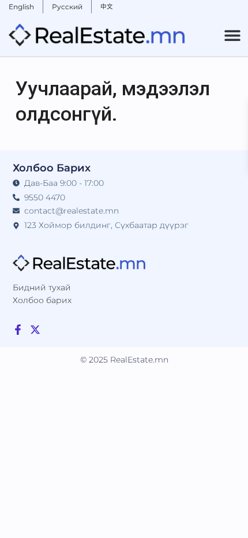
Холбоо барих (42, 300)
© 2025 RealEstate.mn (124, 359)
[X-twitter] (35, 329)
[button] (232, 35)
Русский (67, 6)
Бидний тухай (42, 287)
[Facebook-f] (18, 329)
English (21, 6)
